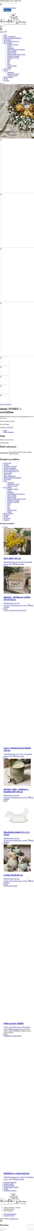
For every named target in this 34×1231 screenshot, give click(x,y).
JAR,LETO (7, 69)
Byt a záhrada (8, 43)
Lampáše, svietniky (12, 44)
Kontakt (6, 1189)
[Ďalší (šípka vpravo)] (2, 1230)
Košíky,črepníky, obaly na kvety (16, 54)
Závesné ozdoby (12, 66)
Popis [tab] (5, 430)
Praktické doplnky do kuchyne (16, 49)
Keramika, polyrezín (13, 57)
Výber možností (14, 1029)
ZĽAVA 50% (7, 463)
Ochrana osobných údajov (11, 1187)
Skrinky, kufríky (12, 53)
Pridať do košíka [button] (19, 564)
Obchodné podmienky (10, 1182)
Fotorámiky (10, 48)
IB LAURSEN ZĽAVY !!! (11, 41)
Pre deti (6, 79)
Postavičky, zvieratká (13, 56)
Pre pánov (6, 80)
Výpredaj (6, 520)
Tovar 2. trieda (8, 473)
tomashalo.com (13, 1218)
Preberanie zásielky (9, 1185)
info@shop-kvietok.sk (10, 1214)
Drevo (9, 59)
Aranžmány (10, 72)
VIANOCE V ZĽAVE (10, 466)
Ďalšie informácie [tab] (9, 432)
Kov (8, 62)
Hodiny (9, 67)
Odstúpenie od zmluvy (10, 1190)
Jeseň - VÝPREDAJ (10, 476)
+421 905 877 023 (9, 1215)
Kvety (5, 70)
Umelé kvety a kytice (13, 74)
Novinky (6, 465)
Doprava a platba (8, 1184)
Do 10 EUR (7, 518)
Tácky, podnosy (11, 51)
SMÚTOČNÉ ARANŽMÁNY (13, 38)
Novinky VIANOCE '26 (11, 469)
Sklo (8, 61)
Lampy (9, 46)
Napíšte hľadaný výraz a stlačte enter (10, 1)
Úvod (5, 35)
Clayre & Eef (7, 40)
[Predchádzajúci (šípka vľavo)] (0, 1230)
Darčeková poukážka (10, 468)
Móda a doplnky (8, 77)
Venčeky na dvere (12, 75)
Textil (9, 64)
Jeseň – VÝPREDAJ (10, 36)
